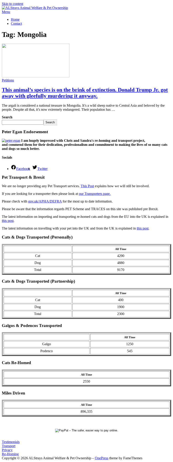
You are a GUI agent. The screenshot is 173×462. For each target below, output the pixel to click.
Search (7, 117)
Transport (8, 446)
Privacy (7, 450)
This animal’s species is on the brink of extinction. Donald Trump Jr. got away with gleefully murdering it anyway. (85, 93)
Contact (16, 23)
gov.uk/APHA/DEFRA (45, 201)
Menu (6, 12)
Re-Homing (10, 454)
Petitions (8, 80)
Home (15, 19)
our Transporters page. (95, 194)
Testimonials (11, 442)
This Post (87, 186)
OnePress (101, 458)
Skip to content (12, 4)
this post (8, 221)
